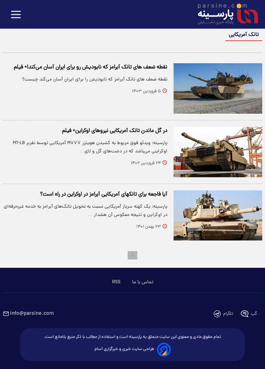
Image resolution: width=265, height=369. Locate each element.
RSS (116, 282)
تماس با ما (142, 282)
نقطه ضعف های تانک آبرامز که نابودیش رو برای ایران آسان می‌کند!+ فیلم (90, 67)
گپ (254, 314)
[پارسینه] (224, 15)
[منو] (16, 15)
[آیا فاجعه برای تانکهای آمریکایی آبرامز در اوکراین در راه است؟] (218, 215)
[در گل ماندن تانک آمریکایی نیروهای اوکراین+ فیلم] (218, 152)
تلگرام (228, 314)
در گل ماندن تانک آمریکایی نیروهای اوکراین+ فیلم (114, 131)
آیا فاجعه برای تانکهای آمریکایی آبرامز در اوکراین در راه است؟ (103, 194)
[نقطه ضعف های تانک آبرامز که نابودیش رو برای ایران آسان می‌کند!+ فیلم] (218, 88)
